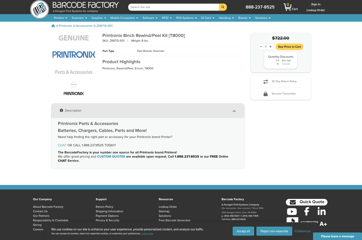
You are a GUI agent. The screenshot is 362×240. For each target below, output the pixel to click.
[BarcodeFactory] (39, 7)
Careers (38, 229)
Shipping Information (109, 211)
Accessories (84, 25)
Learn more (147, 233)
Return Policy (104, 206)
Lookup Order (316, 10)
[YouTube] (291, 211)
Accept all (243, 231)
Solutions (165, 215)
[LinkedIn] (321, 211)
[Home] (53, 25)
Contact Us (40, 211)
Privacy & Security (107, 220)
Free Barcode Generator (174, 220)
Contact (286, 64)
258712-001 (104, 25)
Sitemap (164, 211)
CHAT (62, 145)
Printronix (65, 25)
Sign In (316, 4)
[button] (306, 202)
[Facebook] (306, 211)
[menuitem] (60, 18)
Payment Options (107, 215)
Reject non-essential (274, 231)
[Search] (223, 7)
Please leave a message (337, 236)
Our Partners (41, 215)
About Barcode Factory (48, 206)
